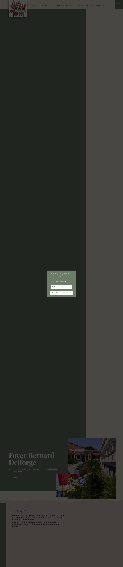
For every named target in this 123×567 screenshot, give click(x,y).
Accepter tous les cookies (61, 292)
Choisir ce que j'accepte (61, 281)
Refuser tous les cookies (61, 287)
